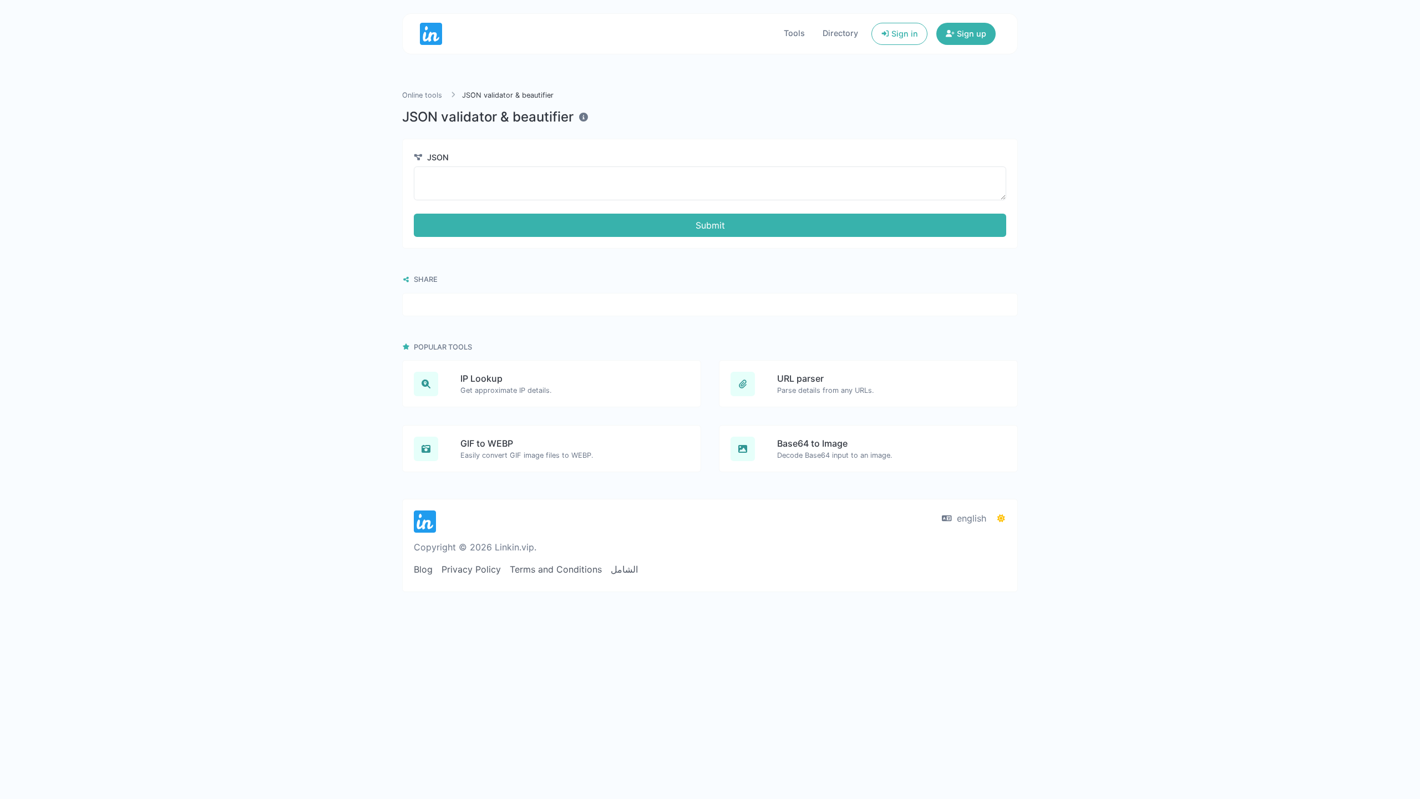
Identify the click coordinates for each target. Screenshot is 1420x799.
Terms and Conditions (556, 569)
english (970, 518)
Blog (423, 569)
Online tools (422, 95)
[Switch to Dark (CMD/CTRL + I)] (1001, 518)
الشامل (624, 569)
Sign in (903, 33)
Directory (840, 33)
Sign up (970, 33)
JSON (437, 157)
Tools (794, 33)
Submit (710, 225)
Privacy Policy (471, 569)
